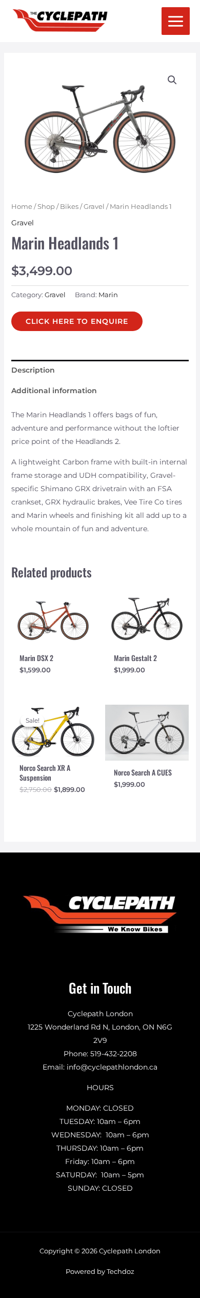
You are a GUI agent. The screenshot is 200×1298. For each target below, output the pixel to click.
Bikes (69, 206)
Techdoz (120, 1271)
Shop (46, 206)
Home (21, 206)
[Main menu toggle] (176, 21)
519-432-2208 (113, 1053)
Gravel (94, 206)
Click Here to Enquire (77, 321)
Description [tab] (33, 370)
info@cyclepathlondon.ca (112, 1067)
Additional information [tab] (54, 390)
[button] (172, 80)
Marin (108, 295)
